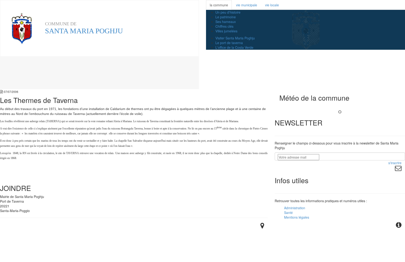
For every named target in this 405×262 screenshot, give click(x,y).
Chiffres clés (224, 26)
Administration (294, 207)
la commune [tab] (219, 5)
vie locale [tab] (272, 5)
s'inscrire (394, 162)
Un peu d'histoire (227, 12)
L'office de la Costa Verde (234, 47)
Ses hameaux (225, 21)
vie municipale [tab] (246, 5)
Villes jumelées (226, 31)
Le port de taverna (229, 42)
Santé (288, 212)
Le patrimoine (225, 17)
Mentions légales (296, 217)
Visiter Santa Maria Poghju (235, 38)
